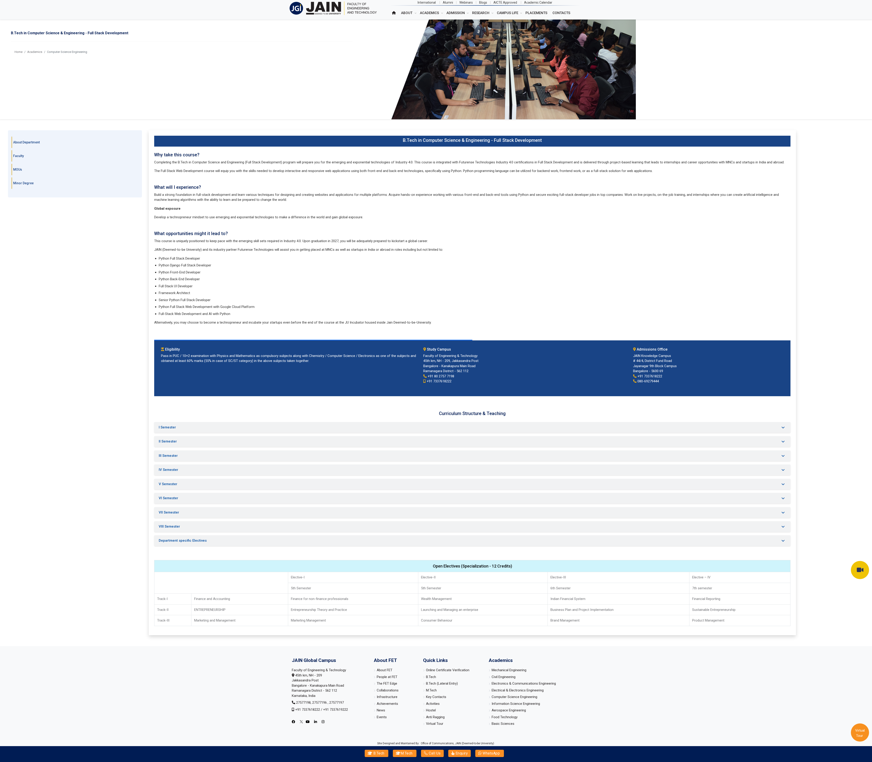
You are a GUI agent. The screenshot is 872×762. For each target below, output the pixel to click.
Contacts (561, 13)
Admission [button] (456, 13)
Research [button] (481, 13)
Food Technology (505, 717)
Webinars (466, 2)
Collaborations (388, 690)
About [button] (407, 13)
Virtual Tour (434, 724)
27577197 (336, 703)
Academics (34, 52)
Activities (433, 704)
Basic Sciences (503, 724)
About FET (384, 670)
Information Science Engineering (516, 704)
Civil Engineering (503, 677)
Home (18, 52)
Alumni (448, 2)
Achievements (387, 704)
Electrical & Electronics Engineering (518, 690)
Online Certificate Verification (447, 670)
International (427, 2)
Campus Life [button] (508, 13)
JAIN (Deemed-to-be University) (474, 743)
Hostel (431, 710)
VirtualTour (860, 733)
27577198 (303, 703)
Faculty (18, 156)
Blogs (483, 2)
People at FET (387, 677)
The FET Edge (387, 683)
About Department (26, 142)
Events (382, 717)
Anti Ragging (435, 717)
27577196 (320, 703)
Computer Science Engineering (514, 697)
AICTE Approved (505, 2)
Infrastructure (387, 697)
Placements (536, 13)
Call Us (434, 753)
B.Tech (378, 753)
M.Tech (407, 753)
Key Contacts (436, 697)
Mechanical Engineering (509, 670)
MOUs (17, 169)
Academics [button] (430, 13)
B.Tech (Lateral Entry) (442, 683)
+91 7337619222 (335, 710)
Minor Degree (23, 183)
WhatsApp (491, 753)
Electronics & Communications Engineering (524, 683)
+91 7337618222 (307, 710)
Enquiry (461, 753)
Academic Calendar (538, 2)
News (381, 710)
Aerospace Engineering (509, 710)
